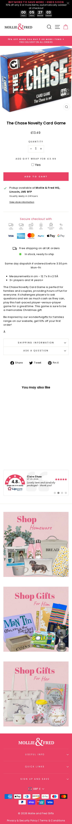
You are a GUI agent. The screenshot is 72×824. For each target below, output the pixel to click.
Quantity (36, 141)
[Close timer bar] (68, 3)
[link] (36, 482)
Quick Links (35, 766)
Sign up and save (35, 779)
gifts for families (53, 317)
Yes (38, 165)
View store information (21, 202)
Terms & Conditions (52, 820)
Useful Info (35, 754)
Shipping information (36, 342)
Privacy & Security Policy (22, 820)
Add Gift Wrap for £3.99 (36, 158)
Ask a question (36, 350)
